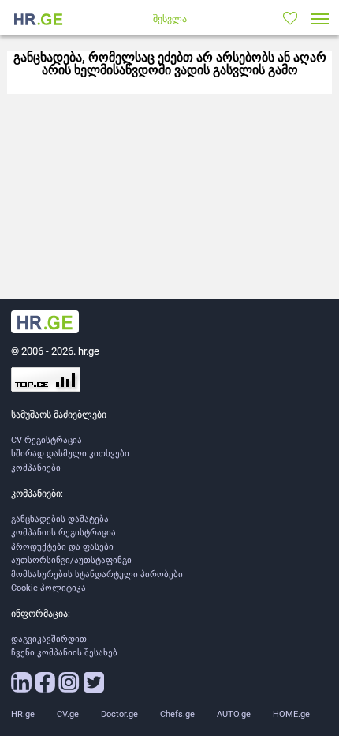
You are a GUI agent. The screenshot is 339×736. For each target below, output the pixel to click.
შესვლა (170, 18)
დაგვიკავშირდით (49, 639)
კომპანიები (36, 468)
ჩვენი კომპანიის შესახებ (64, 653)
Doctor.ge (119, 714)
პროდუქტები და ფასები (62, 547)
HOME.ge (291, 714)
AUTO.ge (234, 714)
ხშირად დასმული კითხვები (70, 454)
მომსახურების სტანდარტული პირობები (97, 574)
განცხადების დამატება (60, 519)
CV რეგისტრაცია (46, 440)
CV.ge (68, 714)
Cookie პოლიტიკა (48, 588)
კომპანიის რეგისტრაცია (63, 533)
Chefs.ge (177, 714)
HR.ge (23, 714)
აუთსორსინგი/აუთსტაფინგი (71, 560)
